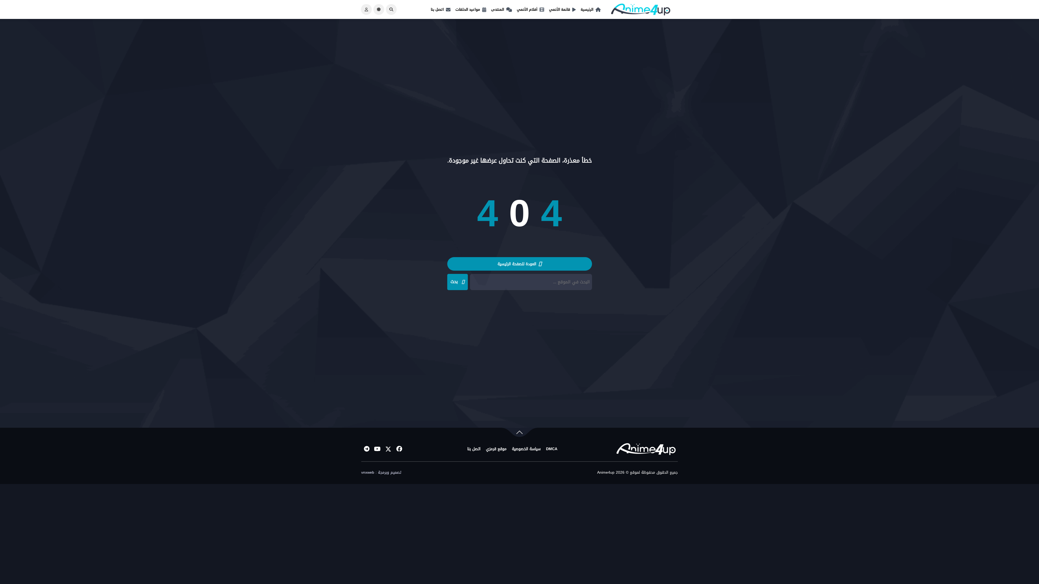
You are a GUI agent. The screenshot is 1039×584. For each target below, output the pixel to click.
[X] (388, 449)
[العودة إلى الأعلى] (519, 433)
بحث (454, 281)
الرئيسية (587, 9)
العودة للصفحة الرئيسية (518, 264)
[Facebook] (399, 449)
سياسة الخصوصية (526, 449)
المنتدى (497, 9)
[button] (391, 9)
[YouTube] (377, 449)
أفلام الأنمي (527, 9)
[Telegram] (366, 449)
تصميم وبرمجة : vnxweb (381, 472)
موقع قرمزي (496, 449)
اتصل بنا (437, 9)
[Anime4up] (640, 10)
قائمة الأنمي (559, 9)
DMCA (551, 449)
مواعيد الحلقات (467, 9)
